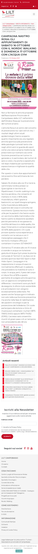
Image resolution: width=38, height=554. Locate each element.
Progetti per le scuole (9, 496)
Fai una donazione (7, 511)
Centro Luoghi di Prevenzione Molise (14, 474)
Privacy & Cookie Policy (9, 530)
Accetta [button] (19, 551)
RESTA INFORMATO (23, 24)
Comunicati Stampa (8, 522)
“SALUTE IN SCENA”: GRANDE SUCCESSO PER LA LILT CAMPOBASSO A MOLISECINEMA (20, 366)
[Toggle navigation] (34, 14)
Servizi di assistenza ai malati (11, 488)
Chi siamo (4, 464)
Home (3, 461)
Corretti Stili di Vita (7, 482)
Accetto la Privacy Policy (12, 427)
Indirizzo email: (7, 420)
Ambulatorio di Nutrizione (10, 485)
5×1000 (3, 514)
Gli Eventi (4, 524)
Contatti (4, 467)
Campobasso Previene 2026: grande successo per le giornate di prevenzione (19, 396)
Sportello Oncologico (8, 480)
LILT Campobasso (8, 24)
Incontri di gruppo (7, 498)
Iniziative (4, 527)
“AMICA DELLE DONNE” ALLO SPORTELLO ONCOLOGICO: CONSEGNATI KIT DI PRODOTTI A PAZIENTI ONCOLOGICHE (19, 381)
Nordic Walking (6, 501)
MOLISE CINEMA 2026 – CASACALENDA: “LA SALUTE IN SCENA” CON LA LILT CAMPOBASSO (19, 373)
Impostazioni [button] (28, 548)
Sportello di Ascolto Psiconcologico (13, 477)
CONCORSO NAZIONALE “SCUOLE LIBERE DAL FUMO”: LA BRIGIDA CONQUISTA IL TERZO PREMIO (18, 389)
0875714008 (26, 2)
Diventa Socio (6, 509)
